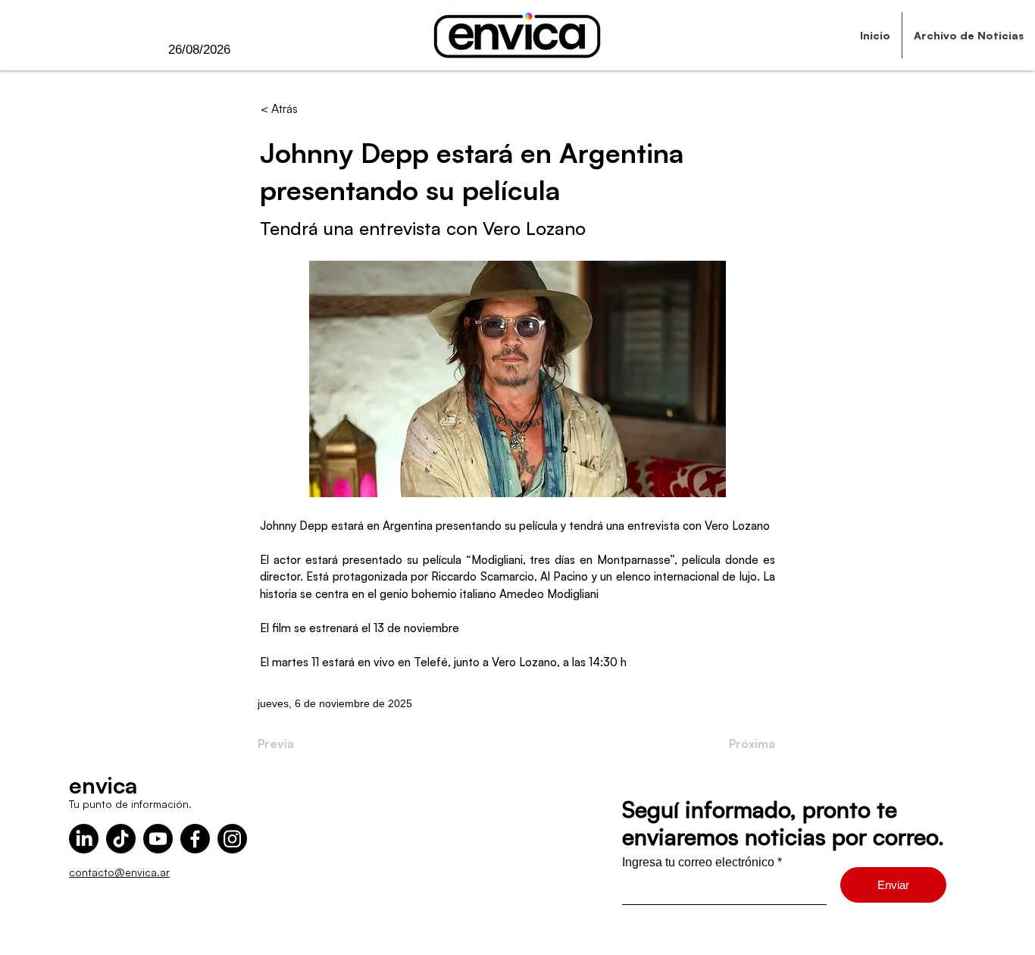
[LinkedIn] (83, 838)
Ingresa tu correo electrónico (698, 862)
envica (103, 785)
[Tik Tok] (121, 838)
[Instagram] (232, 838)
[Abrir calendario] (261, 50)
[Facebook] (195, 838)
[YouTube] (158, 838)
